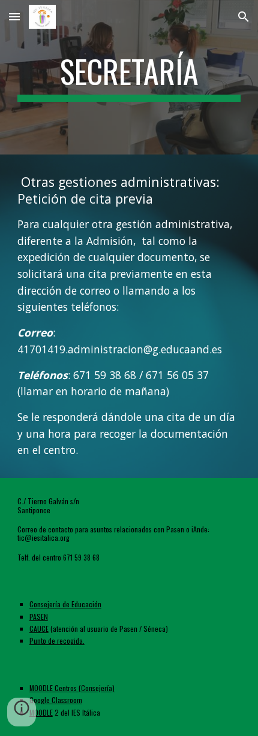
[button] (14, 16)
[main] (129, 77)
